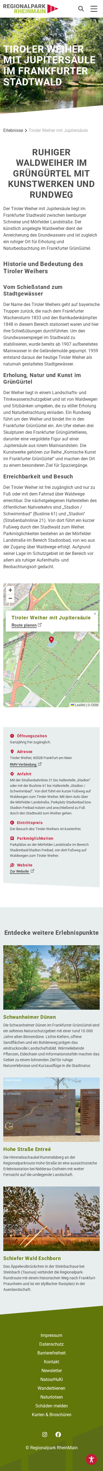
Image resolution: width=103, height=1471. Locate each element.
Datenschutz (51, 1344)
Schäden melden (51, 1405)
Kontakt (51, 1361)
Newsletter (51, 1370)
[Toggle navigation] (94, 9)
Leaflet (79, 704)
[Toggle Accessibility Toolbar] (91, 1459)
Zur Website (20, 871)
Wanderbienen (51, 1388)
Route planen (24, 625)
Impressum (51, 1335)
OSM (94, 704)
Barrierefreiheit (51, 1353)
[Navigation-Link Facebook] (58, 1434)
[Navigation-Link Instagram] (44, 1434)
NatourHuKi (51, 1379)
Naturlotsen (51, 1397)
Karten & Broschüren (51, 1414)
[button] (81, 9)
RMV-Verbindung (23, 764)
